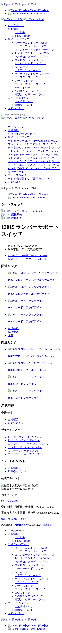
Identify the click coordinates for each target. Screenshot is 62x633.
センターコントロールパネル (32, 53)
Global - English (36, 13)
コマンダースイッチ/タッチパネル (35, 49)
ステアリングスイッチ (28, 70)
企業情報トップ (24, 101)
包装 (10, 335)
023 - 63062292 (9, 500)
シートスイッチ (24, 80)
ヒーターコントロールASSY (31, 42)
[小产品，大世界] (31, 118)
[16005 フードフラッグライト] (26, 300)
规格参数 (13, 331)
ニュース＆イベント (20, 98)
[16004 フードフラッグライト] (26, 314)
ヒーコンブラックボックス (30, 46)
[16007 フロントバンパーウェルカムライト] (34, 272)
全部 (10, 140)
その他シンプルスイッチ (29, 91)
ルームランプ (22, 66)
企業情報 (13, 28)
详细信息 (13, 328)
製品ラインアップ (18, 39)
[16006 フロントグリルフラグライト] (30, 286)
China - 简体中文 (39, 10)
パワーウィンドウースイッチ (32, 73)
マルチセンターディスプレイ (32, 56)
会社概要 (20, 32)
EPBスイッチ (22, 87)
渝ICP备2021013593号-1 (15, 518)
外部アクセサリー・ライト (30, 94)
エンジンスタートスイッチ (30, 84)
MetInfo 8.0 (21, 524)
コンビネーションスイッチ (30, 60)
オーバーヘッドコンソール (30, 63)
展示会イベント (24, 104)
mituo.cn (47, 524)
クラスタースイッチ (26, 77)
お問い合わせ (22, 35)
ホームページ (16, 25)
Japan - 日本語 (28, 4)
